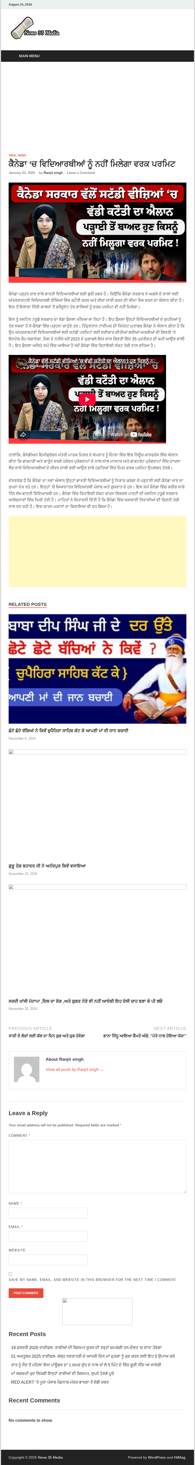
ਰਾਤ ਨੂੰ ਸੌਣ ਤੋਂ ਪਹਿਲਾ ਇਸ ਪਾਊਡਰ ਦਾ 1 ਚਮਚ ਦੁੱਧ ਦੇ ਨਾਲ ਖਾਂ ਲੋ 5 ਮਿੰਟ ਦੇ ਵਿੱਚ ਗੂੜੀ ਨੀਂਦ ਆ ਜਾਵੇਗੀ (86, 1365)
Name (15, 1203)
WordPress (157, 1457)
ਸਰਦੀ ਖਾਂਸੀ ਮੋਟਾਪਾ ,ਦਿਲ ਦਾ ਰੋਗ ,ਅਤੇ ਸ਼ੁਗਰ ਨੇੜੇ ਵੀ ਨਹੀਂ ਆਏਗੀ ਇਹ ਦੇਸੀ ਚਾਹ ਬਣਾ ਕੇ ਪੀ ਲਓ (85, 1001)
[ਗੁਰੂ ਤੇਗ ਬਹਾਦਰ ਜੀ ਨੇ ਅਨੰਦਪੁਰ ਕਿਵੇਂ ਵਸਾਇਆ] (97, 806)
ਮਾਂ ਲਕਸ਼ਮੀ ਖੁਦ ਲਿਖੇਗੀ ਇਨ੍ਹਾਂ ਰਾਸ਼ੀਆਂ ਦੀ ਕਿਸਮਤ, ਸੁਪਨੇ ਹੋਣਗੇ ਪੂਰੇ (62, 1373)
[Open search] (181, 56)
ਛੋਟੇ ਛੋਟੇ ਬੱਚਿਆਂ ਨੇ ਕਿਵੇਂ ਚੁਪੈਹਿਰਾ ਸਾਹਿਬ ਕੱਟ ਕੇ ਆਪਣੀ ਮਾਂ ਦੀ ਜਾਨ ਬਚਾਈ (68, 730)
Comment (19, 1136)
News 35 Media (50, 1457)
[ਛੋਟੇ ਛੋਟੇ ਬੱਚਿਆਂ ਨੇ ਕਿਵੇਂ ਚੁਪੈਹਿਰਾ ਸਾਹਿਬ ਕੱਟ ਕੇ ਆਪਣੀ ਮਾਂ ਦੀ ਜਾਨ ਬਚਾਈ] (97, 671)
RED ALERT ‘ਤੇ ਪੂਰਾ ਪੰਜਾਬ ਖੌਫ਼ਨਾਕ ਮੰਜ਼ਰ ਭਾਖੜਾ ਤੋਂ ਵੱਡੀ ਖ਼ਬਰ (60, 1382)
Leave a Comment (81, 173)
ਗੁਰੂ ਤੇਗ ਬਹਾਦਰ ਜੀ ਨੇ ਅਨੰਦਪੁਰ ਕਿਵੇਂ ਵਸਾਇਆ (47, 866)
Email (16, 1227)
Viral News (17, 155)
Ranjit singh (53, 173)
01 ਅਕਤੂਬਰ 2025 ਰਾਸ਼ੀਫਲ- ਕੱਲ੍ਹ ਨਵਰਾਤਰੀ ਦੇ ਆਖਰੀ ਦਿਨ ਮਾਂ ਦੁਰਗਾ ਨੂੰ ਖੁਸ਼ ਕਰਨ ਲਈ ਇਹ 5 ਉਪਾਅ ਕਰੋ (93, 1356)
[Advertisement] (97, 107)
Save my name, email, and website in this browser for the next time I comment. (93, 1280)
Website (17, 1250)
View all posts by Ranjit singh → (75, 1069)
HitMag (179, 1457)
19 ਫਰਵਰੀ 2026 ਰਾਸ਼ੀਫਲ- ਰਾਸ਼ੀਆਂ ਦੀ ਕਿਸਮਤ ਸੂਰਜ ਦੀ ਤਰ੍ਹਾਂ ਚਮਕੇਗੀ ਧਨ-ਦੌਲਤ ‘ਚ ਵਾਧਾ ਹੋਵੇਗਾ (86, 1348)
